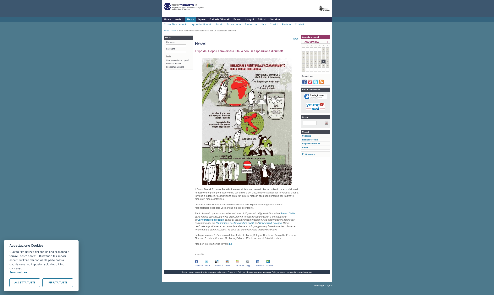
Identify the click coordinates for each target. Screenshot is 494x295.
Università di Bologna (270, 222)
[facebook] (304, 83)
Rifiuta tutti (57, 282)
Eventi (237, 19)
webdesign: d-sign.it (323, 285)
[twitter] (315, 83)
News (190, 19)
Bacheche (251, 24)
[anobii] (310, 83)
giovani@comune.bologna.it (300, 272)
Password (170, 48)
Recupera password (175, 67)
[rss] (321, 83)
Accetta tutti (24, 282)
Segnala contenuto (311, 143)
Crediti (274, 24)
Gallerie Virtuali (220, 19)
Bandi (219, 24)
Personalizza (18, 272)
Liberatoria (310, 154)
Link (263, 24)
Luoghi (249, 19)
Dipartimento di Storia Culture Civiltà (235, 222)
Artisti (179, 19)
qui (230, 243)
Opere (202, 19)
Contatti (300, 24)
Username (170, 42)
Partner (286, 24)
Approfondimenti (201, 24)
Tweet (296, 38)
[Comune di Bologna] (324, 12)
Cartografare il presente (210, 219)
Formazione (234, 24)
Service (275, 19)
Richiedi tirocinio (310, 139)
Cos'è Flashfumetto (176, 24)
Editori (262, 19)
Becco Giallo (288, 213)
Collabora (306, 135)
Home (167, 19)
